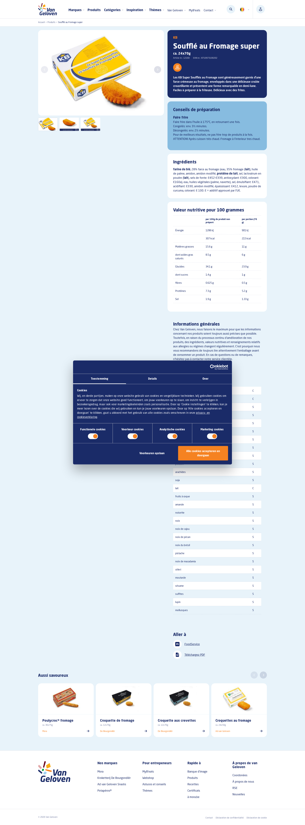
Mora (100, 771)
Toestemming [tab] (99, 378)
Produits (94, 10)
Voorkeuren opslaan (152, 453)
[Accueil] (49, 9)
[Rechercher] (231, 9)
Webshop (148, 778)
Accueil (41, 22)
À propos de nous (243, 781)
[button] (157, 69)
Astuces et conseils (154, 784)
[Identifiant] (260, 9)
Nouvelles (238, 794)
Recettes (193, 784)
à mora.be (193, 797)
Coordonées (239, 775)
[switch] (133, 436)
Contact (209, 817)
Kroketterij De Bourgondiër (114, 778)
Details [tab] (152, 378)
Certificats (193, 790)
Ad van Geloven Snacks (111, 784)
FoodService (192, 644)
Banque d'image (197, 771)
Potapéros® (104, 790)
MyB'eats (194, 10)
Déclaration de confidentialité (230, 817)
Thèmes (147, 790)
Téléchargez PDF (194, 655)
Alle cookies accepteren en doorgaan (203, 453)
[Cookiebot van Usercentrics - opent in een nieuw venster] (212, 367)
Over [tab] (205, 378)
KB (175, 37)
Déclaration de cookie (257, 817)
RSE (234, 788)
